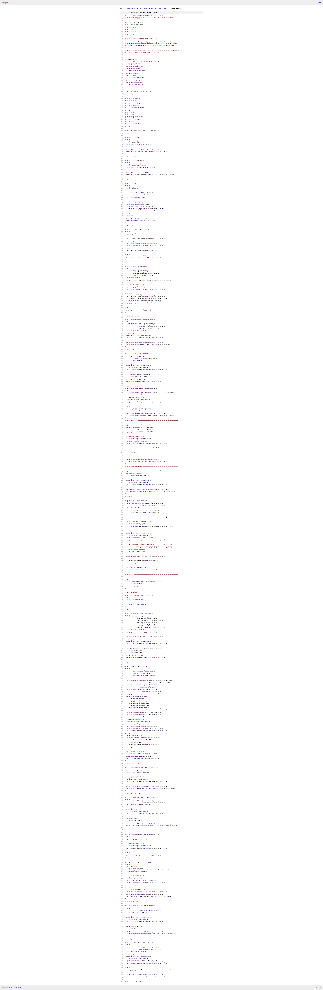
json (320, 987)
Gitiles (10, 987)
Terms (19, 987)
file (154, 12)
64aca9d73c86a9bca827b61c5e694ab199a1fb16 (144, 8)
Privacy (15, 987)
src (165, 8)
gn (121, 8)
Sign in (319, 2)
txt (316, 987)
